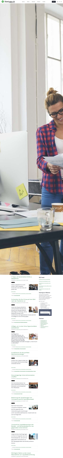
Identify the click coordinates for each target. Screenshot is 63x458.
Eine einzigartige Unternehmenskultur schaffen (23, 376)
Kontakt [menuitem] (44, 1)
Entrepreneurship (17, 295)
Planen (35, 371)
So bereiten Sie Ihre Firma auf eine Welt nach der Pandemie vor (23, 300)
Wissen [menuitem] (28, 1)
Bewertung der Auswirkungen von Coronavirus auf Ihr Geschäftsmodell (22, 398)
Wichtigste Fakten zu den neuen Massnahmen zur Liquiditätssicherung (23, 453)
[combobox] (44, 313)
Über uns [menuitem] (38, 1)
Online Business (43, 324)
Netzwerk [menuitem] (33, 1)
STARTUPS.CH (18, 280)
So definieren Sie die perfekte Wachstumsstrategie (20, 353)
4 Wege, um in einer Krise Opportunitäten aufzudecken (24, 327)
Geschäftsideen (44, 321)
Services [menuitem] (23, 1)
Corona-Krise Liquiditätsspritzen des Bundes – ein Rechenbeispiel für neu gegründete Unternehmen (22, 426)
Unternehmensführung (29, 371)
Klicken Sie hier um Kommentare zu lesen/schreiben (23, 293)
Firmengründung (17, 348)
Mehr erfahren (13, 291)
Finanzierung (43, 327)
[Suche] (49, 313)
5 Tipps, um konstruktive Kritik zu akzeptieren (21, 277)
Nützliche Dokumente (23, 322)
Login (57, 1)
